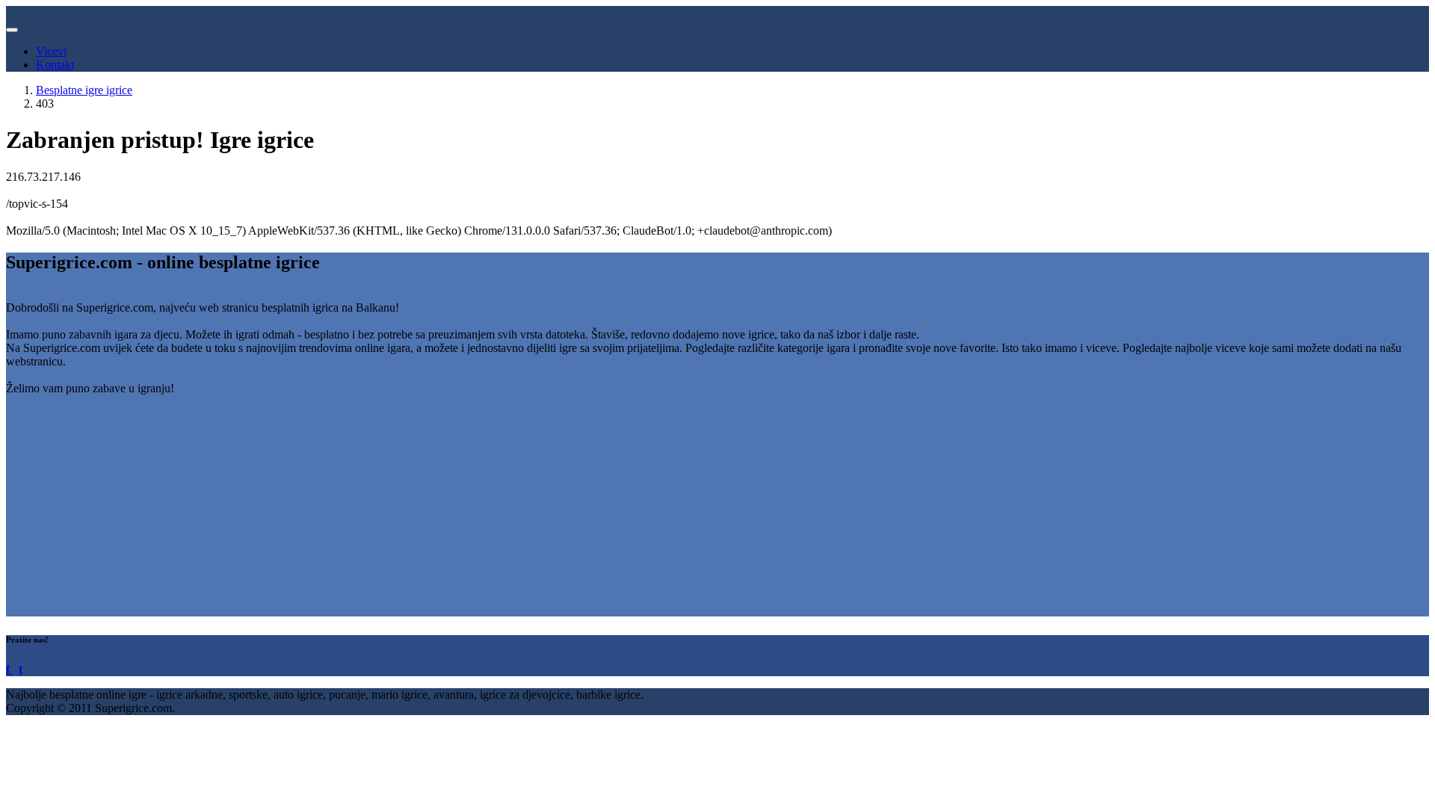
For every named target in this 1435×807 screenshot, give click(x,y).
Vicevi (51, 51)
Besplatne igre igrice (84, 90)
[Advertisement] (454, 511)
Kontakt (55, 64)
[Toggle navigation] (12, 30)
